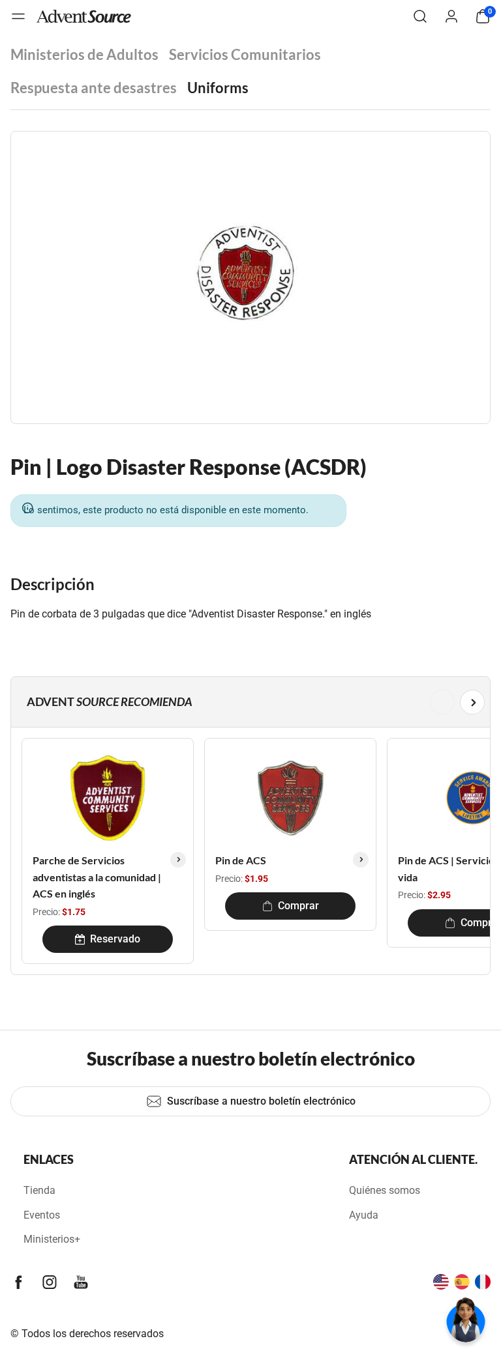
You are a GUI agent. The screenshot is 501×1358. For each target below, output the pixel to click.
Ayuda (363, 1215)
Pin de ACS (240, 860)
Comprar (298, 905)
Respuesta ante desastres (93, 87)
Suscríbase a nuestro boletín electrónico (261, 1101)
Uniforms (218, 87)
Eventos (41, 1215)
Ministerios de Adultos (84, 54)
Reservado (115, 939)
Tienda (39, 1190)
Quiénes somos (384, 1190)
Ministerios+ (51, 1239)
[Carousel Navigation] (248, 702)
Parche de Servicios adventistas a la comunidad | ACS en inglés (97, 876)
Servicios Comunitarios (245, 54)
